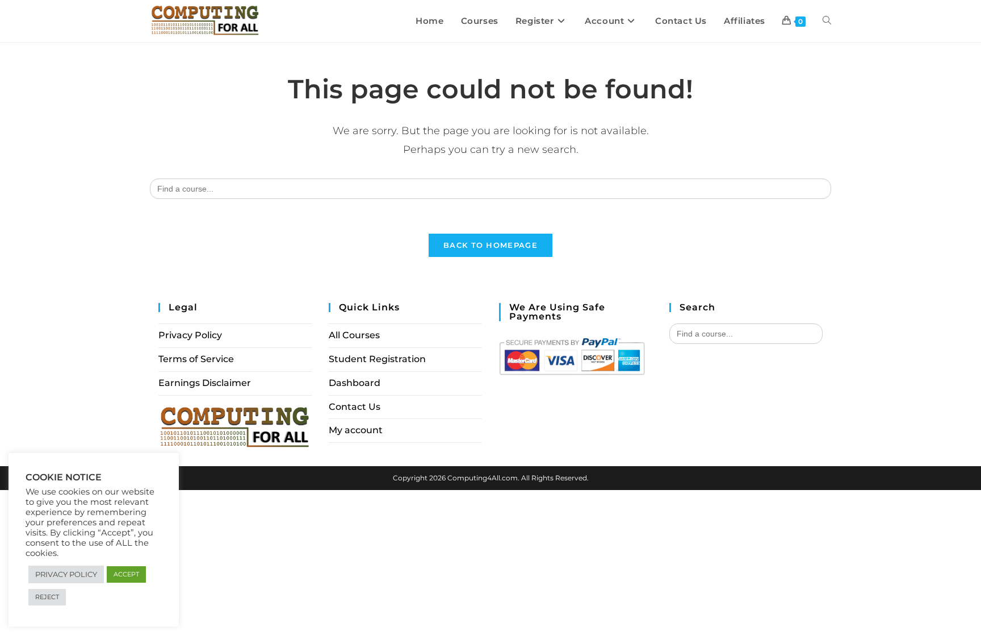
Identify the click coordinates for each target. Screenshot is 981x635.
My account (356, 430)
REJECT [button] (47, 597)
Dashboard (354, 382)
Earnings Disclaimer (204, 382)
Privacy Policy (190, 335)
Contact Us (354, 406)
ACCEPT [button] (126, 574)
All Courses (354, 335)
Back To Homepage (490, 245)
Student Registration (377, 359)
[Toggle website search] (827, 21)
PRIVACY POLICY (66, 574)
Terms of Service (196, 359)
